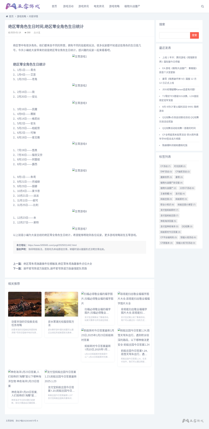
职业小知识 (167, 204)
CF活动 (165, 166)
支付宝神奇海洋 (169, 226)
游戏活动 (68, 6)
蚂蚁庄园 (166, 199)
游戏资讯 (83, 6)
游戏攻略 (114, 6)
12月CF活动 (187, 188)
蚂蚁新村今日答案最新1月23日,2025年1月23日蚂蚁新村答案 (98, 349)
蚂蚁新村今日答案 (170, 232)
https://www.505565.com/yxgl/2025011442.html (52, 245)
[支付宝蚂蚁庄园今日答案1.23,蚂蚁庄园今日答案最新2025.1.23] (61, 381)
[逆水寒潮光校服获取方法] (61, 315)
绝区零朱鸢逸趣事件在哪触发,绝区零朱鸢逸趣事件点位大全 (58, 263)
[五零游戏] (23, 6)
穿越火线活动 (188, 237)
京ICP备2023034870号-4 (27, 421)
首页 (54, 6)
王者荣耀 (166, 193)
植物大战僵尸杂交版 (172, 182)
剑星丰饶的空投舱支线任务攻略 (24, 323)
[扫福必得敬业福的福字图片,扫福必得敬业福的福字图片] (98, 303)
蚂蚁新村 (181, 199)
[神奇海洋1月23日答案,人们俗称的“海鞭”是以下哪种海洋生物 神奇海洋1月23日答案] (24, 386)
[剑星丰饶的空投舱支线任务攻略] (24, 315)
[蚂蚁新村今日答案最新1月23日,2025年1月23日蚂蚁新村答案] (98, 340)
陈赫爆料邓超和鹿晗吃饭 (174, 145)
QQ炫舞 (187, 226)
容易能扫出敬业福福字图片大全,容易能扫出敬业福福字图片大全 (134, 312)
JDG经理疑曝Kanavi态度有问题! (178, 89)
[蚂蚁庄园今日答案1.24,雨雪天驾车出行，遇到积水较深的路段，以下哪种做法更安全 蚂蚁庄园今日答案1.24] (134, 344)
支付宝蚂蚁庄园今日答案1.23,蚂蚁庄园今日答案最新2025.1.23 (61, 390)
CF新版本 (167, 243)
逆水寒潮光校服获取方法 (61, 323)
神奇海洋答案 (168, 221)
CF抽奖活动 (183, 171)
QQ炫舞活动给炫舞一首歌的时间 (179, 128)
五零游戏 (10, 421)
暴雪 (179, 177)
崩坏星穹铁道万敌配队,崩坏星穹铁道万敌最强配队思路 (55, 268)
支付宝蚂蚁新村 (169, 210)
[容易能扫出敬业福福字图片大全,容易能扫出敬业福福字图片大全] (134, 303)
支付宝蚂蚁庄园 (169, 215)
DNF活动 (166, 171)
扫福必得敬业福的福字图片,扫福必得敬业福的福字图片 (98, 312)
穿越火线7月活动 (185, 243)
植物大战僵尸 (132, 6)
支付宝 (180, 193)
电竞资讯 (99, 6)
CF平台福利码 (169, 237)
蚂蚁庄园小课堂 (186, 204)
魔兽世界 (166, 177)
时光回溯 (179, 166)
